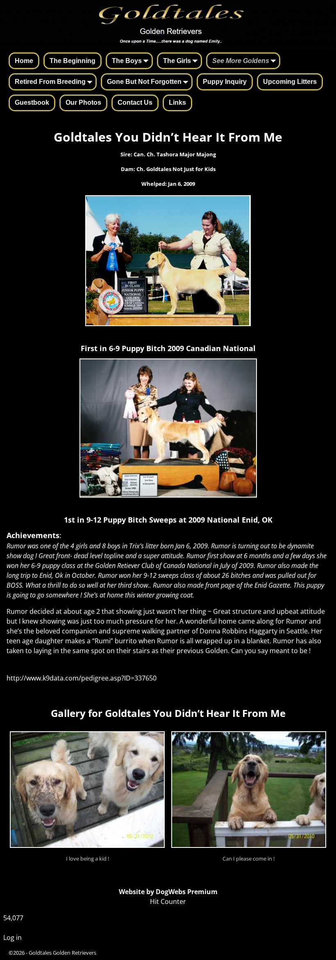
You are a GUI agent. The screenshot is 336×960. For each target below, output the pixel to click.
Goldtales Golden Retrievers (62, 952)
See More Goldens (240, 60)
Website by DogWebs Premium (168, 891)
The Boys (127, 60)
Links (177, 102)
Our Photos (83, 102)
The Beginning (72, 60)
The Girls (177, 60)
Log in (12, 937)
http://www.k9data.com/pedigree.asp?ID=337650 (82, 678)
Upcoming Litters (290, 81)
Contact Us (135, 102)
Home (24, 60)
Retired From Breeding (50, 81)
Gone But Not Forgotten (144, 81)
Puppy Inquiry (225, 81)
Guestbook (32, 102)
